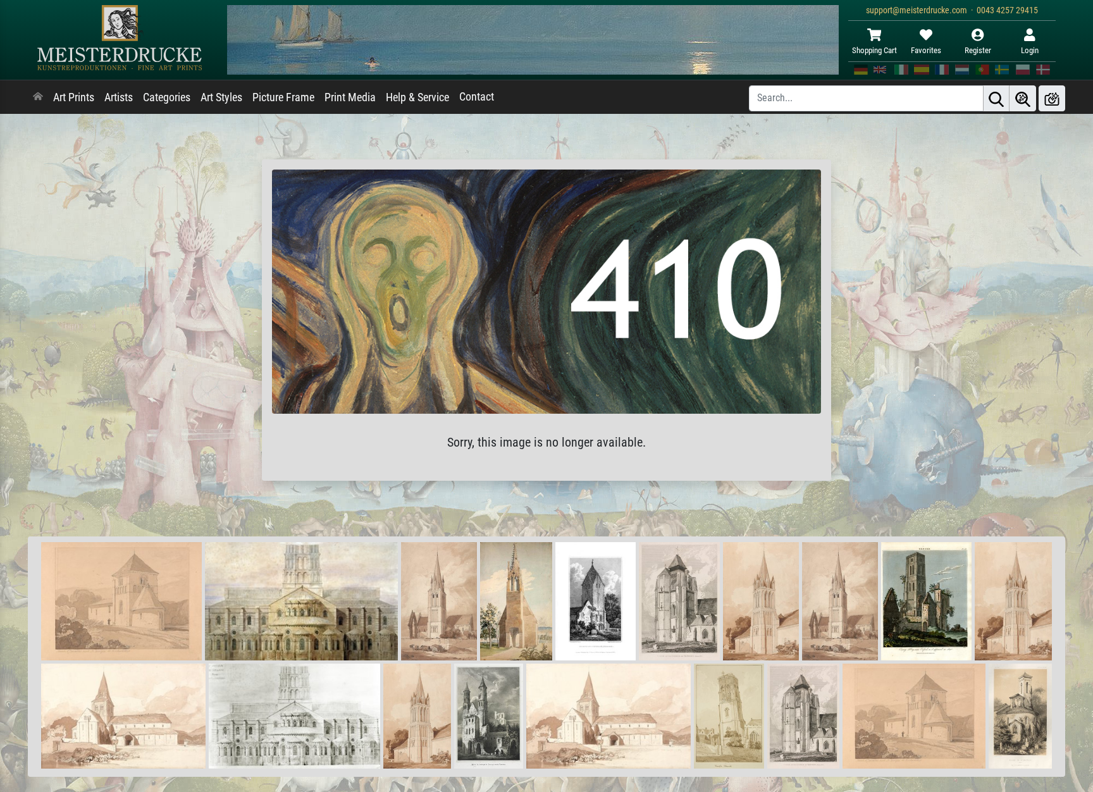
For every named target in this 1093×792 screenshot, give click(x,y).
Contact (476, 96)
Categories (166, 97)
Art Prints (73, 97)
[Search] (996, 98)
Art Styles (221, 97)
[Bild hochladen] (1052, 98)
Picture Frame (283, 97)
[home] (38, 97)
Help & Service (417, 97)
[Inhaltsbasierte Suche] (1023, 98)
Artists (118, 97)
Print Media (350, 97)
